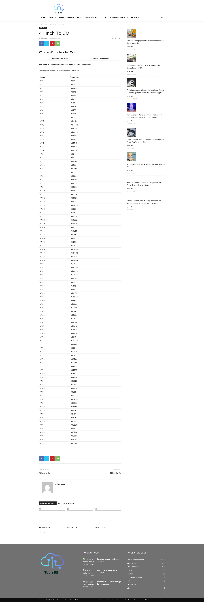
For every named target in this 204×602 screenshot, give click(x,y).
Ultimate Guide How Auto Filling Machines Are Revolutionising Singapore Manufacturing (144, 202)
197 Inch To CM (100, 528)
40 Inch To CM (44, 473)
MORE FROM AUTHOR (66, 503)
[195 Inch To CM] (52, 517)
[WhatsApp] (57, 43)
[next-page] (44, 532)
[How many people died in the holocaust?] (89, 562)
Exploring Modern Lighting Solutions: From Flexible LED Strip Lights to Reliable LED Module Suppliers (145, 91)
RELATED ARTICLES (47, 503)
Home (43, 18)
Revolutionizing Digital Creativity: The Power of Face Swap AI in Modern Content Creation (144, 116)
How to (52, 18)
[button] (162, 18)
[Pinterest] (52, 43)
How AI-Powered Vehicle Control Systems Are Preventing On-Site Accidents (144, 184)
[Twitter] (46, 43)
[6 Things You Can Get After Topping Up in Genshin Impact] (131, 157)
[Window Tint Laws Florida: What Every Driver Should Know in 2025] (131, 58)
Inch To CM (49, 24)
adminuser (44, 38)
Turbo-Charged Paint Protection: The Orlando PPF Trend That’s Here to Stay (145, 141)
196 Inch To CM (72, 528)
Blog (104, 18)
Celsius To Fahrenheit (69, 18)
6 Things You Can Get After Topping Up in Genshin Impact (146, 165)
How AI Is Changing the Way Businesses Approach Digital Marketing (145, 42)
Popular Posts (92, 18)
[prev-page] (40, 532)
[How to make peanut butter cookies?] (89, 573)
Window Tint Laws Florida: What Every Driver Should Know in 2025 (143, 67)
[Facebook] (41, 43)
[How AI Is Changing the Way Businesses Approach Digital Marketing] (131, 33)
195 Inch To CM (44, 528)
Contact (135, 18)
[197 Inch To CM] (108, 517)
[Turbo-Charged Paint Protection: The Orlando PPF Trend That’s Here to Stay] (131, 132)
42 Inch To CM (115, 473)
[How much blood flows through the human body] (89, 585)
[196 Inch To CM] (80, 517)
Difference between (119, 18)
